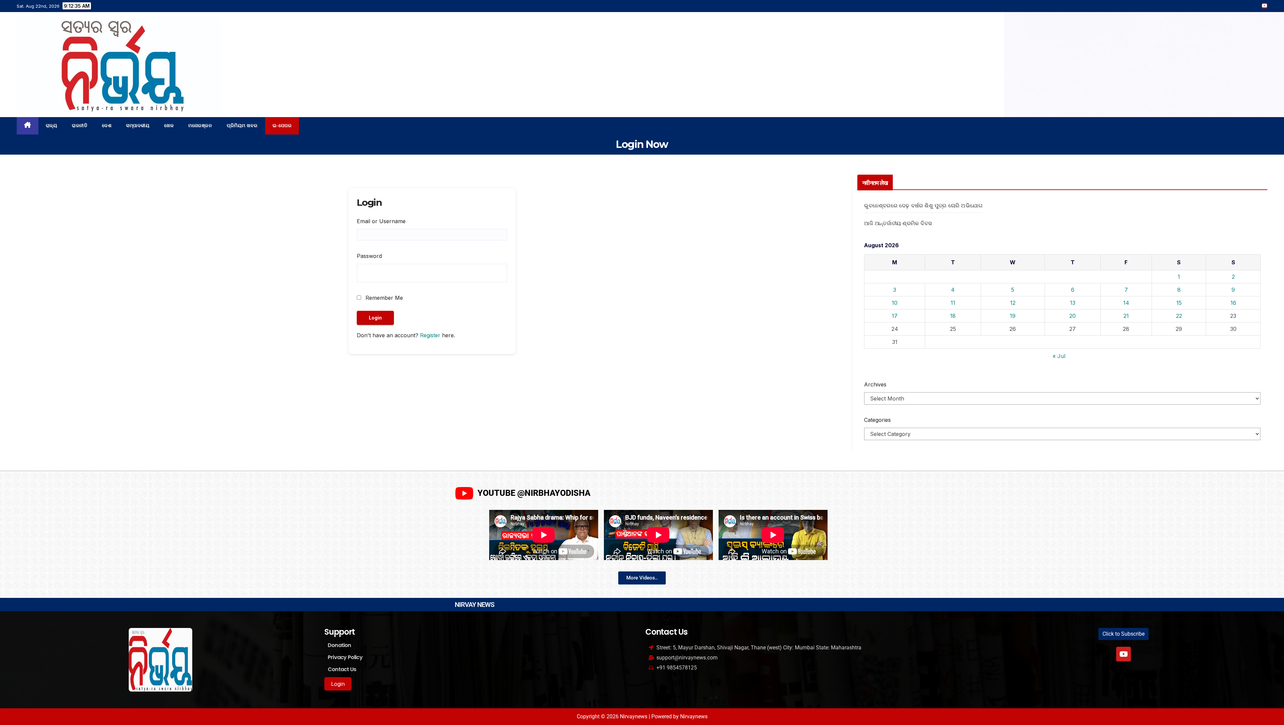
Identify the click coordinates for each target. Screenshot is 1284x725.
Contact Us (342, 669)
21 (1126, 315)
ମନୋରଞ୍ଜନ (200, 125)
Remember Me (383, 297)
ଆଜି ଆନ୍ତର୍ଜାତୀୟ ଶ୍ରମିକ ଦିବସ (898, 223)
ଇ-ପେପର (282, 125)
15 (1179, 302)
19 (1012, 315)
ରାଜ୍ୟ (52, 125)
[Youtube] (1123, 654)
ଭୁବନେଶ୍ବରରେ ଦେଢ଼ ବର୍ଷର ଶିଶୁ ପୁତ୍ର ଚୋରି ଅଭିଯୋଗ (923, 205)
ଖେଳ (169, 125)
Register (430, 335)
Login (338, 684)
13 (1072, 302)
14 (1126, 302)
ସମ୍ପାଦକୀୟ (137, 125)
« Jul (1059, 356)
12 (1012, 302)
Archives (875, 384)
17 (894, 315)
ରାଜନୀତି (79, 125)
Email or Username (381, 221)
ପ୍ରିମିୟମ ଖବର (242, 125)
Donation (339, 645)
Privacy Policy (345, 657)
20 (1072, 315)
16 (1233, 302)
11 (953, 302)
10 (894, 302)
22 (1179, 315)
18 (953, 315)
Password (369, 256)
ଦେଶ (106, 125)
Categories (877, 420)
